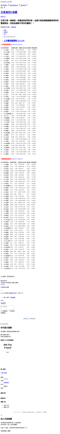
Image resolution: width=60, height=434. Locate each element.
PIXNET (18, 412)
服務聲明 (45, 412)
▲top (2, 300)
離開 (9, 430)
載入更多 (3, 303)
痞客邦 (11, 293)
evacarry (3, 284)
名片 (5, 34)
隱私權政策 (38, 412)
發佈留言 (3, 312)
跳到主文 (3, 16)
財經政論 (13, 27)
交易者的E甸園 (9, 12)
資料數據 (12, 297)
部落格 (6, 32)
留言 (14, 293)
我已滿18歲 (3, 430)
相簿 (5, 30)
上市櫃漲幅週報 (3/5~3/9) (14, 41)
